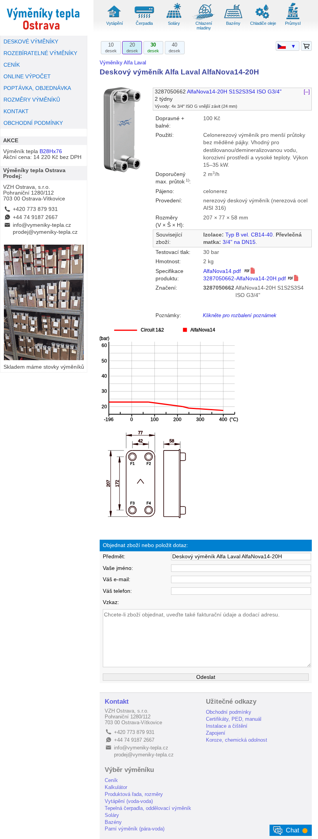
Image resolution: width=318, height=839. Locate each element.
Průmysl (293, 23)
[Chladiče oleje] (263, 19)
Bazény (233, 23)
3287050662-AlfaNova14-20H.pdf (245, 278)
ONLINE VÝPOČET (27, 76)
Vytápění (114, 23)
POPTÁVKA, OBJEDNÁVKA (37, 88)
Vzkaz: (111, 602)
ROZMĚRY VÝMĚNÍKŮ (31, 100)
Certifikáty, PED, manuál (233, 719)
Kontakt (117, 701)
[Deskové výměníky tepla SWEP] (43, 18)
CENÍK (11, 65)
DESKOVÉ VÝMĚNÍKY (30, 42)
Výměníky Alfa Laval (123, 63)
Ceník (111, 780)
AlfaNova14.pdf (223, 271)
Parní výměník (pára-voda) (134, 829)
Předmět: (114, 556)
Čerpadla (144, 23)
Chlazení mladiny (203, 25)
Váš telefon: (117, 591)
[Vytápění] (114, 19)
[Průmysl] (293, 19)
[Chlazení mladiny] (204, 19)
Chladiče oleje (263, 23)
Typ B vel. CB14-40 (249, 235)
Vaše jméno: (118, 568)
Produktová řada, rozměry (134, 794)
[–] (306, 92)
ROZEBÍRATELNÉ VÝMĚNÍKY (40, 53)
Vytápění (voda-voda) (129, 801)
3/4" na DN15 (239, 242)
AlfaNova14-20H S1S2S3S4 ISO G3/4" (234, 92)
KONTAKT (16, 111)
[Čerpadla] (144, 19)
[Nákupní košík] (306, 46)
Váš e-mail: (116, 579)
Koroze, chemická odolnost (236, 740)
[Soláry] (174, 19)
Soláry (174, 23)
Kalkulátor (116, 787)
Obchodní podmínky (228, 712)
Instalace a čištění (226, 726)
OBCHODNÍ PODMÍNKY (33, 123)
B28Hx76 (51, 151)
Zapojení (215, 733)
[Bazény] (233, 19)
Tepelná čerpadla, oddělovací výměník (148, 808)
